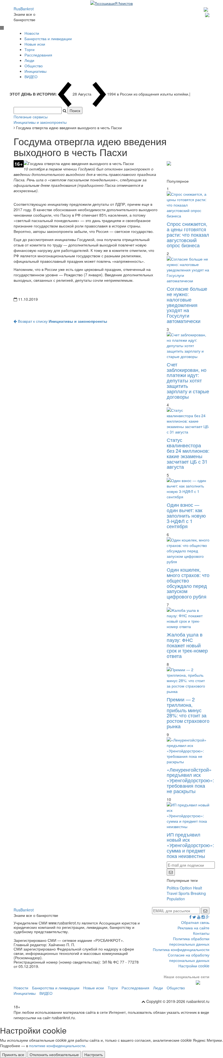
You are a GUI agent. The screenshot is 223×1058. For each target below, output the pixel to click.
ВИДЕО (31, 76)
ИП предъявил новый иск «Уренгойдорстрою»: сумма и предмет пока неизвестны (190, 845)
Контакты (201, 933)
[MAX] (206, 8)
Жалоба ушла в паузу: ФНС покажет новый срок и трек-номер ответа (187, 645)
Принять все (13, 1054)
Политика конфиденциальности (181, 949)
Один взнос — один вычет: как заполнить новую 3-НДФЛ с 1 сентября (186, 515)
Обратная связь (195, 922)
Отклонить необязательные (54, 1054)
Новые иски (34, 44)
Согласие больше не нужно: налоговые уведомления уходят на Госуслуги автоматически (187, 304)
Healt (197, 888)
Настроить (93, 1054)
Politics (173, 888)
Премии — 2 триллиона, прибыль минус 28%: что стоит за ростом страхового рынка (188, 713)
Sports (184, 893)
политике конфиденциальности (57, 1045)
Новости (31, 33)
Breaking (198, 893)
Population (176, 898)
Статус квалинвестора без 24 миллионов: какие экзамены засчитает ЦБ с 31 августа (188, 453)
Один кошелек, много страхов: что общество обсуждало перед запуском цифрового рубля (188, 583)
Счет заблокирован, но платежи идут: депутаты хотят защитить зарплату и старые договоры (188, 380)
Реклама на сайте (193, 927)
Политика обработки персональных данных (189, 941)
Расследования (38, 55)
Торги (29, 49)
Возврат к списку (62, 321)
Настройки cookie (193, 965)
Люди (29, 60)
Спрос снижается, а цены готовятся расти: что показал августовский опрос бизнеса (188, 234)
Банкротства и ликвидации (48, 38)
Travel (172, 893)
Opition (186, 888)
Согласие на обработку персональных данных (188, 957)
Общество (33, 65)
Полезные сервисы (31, 116)
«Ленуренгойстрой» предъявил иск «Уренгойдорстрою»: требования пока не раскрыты (190, 780)
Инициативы (35, 71)
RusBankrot (24, 8)
